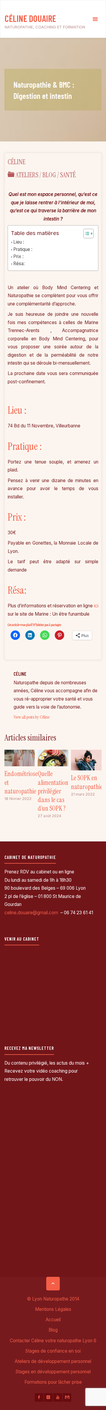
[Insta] (48, 1397)
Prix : (18, 256)
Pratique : (22, 249)
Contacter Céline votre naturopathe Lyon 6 (53, 1340)
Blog (49, 174)
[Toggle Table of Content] (85, 233)
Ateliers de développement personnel (53, 1361)
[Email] (67, 1397)
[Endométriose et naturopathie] (19, 757)
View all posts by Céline (31, 717)
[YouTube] (57, 1397)
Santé (68, 174)
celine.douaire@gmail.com (31, 912)
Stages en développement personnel (53, 1371)
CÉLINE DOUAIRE (30, 18)
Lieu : (18, 242)
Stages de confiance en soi (53, 1351)
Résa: (19, 263)
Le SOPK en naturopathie (87, 782)
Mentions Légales (53, 1309)
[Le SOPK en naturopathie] (86, 759)
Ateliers (27, 174)
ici (96, 606)
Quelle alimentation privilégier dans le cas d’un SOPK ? (53, 791)
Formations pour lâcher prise (53, 1382)
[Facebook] (39, 1397)
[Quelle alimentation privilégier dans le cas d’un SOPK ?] (53, 757)
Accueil (53, 1319)
